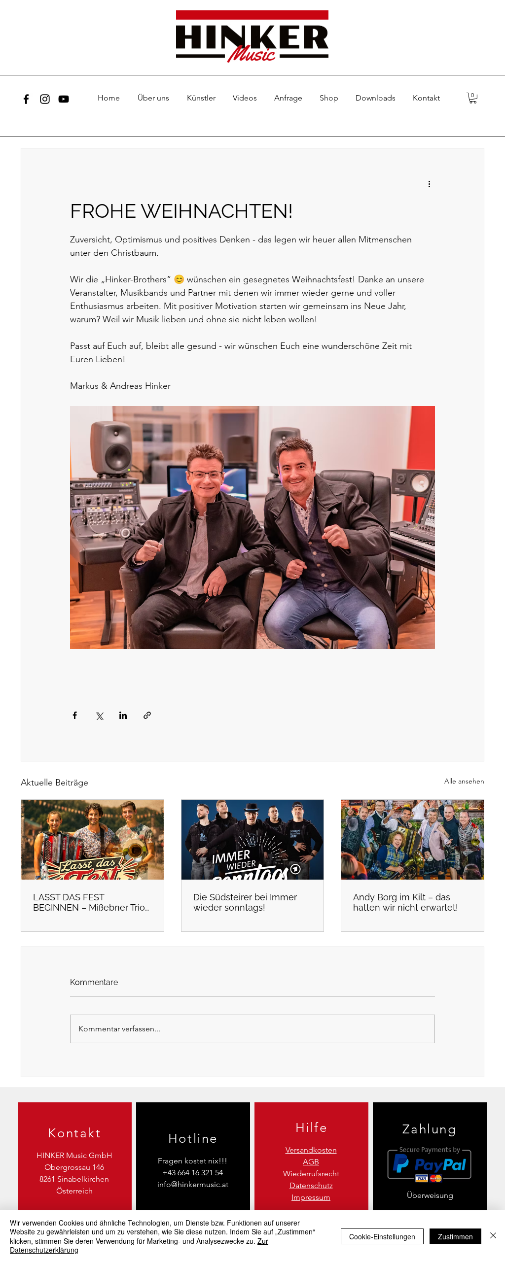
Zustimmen (455, 1236)
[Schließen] (493, 1236)
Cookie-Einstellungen (382, 1236)
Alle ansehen (464, 781)
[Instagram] (44, 99)
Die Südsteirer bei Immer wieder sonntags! (245, 902)
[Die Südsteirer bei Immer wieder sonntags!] (252, 840)
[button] (473, 98)
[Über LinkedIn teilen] (123, 715)
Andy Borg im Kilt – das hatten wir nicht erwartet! (405, 902)
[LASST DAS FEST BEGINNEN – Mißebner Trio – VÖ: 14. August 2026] (92, 840)
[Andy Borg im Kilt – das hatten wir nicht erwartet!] (412, 840)
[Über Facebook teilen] (74, 715)
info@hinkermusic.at (192, 1184)
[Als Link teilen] (147, 715)
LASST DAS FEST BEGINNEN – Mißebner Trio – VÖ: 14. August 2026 (89, 902)
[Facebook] (26, 99)
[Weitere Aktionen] (429, 184)
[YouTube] (63, 99)
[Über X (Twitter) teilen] (99, 715)
